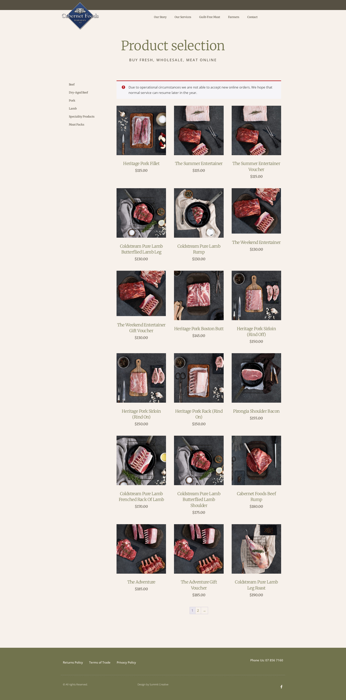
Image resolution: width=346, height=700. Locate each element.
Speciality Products (82, 116)
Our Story (160, 17)
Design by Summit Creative (153, 684)
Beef (71, 84)
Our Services (183, 17)
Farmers (233, 17)
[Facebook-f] (281, 686)
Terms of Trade (100, 662)
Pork (72, 100)
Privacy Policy (126, 662)
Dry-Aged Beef (78, 92)
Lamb (73, 108)
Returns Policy (73, 662)
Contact (252, 17)
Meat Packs (76, 124)
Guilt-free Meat (209, 17)
